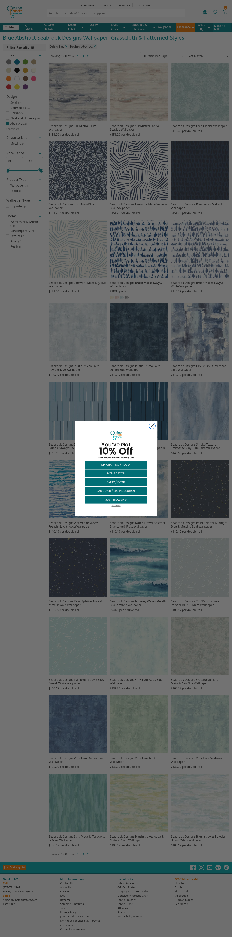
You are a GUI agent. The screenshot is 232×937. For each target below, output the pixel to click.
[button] (116, 464)
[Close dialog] (152, 426)
